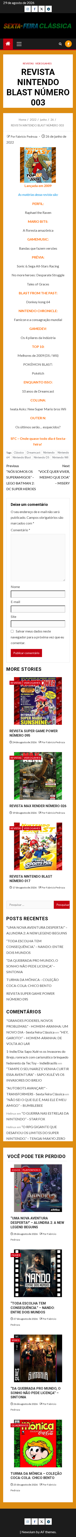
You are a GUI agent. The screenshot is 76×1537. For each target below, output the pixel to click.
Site (13, 616)
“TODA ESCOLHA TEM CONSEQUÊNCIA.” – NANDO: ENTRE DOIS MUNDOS (34, 946)
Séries (15, 1340)
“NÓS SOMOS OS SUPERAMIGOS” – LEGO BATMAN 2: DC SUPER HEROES (21, 477)
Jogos (16, 1170)
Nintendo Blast (22, 457)
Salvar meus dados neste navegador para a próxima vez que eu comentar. (37, 637)
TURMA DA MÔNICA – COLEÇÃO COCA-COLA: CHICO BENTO (36, 1476)
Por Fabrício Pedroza (24, 136)
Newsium (28, 1532)
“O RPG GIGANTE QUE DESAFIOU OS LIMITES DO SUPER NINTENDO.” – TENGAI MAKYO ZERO (35, 1132)
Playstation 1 (31, 1170)
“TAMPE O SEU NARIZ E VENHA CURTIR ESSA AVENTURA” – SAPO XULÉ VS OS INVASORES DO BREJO (37, 1074)
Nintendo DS (41, 457)
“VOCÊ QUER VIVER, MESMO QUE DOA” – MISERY (54, 474)
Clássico (19, 452)
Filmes (16, 1255)
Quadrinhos (20, 1425)
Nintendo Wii (60, 457)
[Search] (60, 44)
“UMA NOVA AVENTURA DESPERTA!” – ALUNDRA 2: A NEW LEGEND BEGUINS (37, 1222)
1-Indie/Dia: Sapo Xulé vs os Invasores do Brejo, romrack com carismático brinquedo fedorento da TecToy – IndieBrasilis (37, 1057)
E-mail (15, 602)
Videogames (43, 63)
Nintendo (49, 452)
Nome (15, 587)
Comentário (20, 530)
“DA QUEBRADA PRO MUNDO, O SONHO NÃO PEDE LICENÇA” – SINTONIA (32, 966)
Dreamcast (33, 452)
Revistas (28, 63)
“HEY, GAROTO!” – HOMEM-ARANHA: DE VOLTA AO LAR (37, 1038)
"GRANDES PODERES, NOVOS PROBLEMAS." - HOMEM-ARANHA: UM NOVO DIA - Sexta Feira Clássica (37, 1026)
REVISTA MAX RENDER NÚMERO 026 (38, 806)
